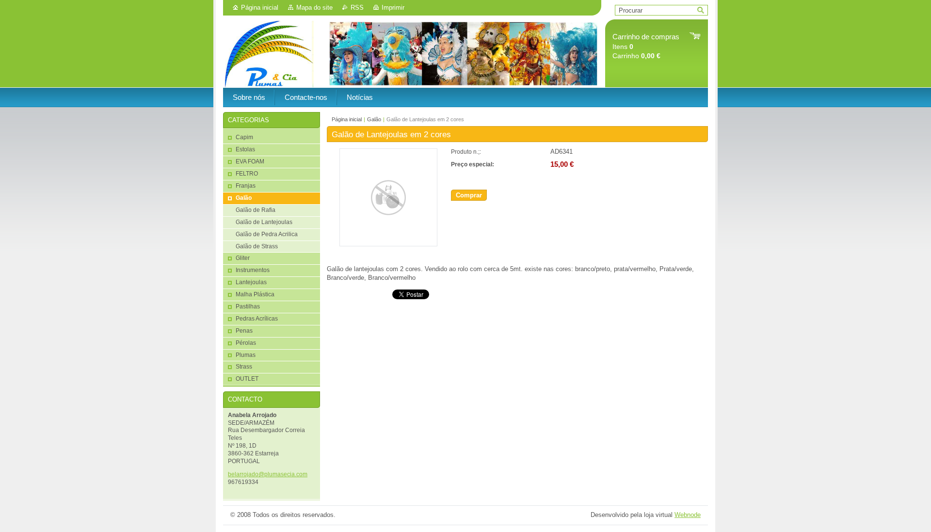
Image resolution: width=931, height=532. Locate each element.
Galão (374, 119)
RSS (357, 7)
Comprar (469, 195)
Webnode (687, 514)
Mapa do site (314, 7)
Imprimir (393, 7)
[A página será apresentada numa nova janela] (388, 244)
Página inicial (259, 7)
